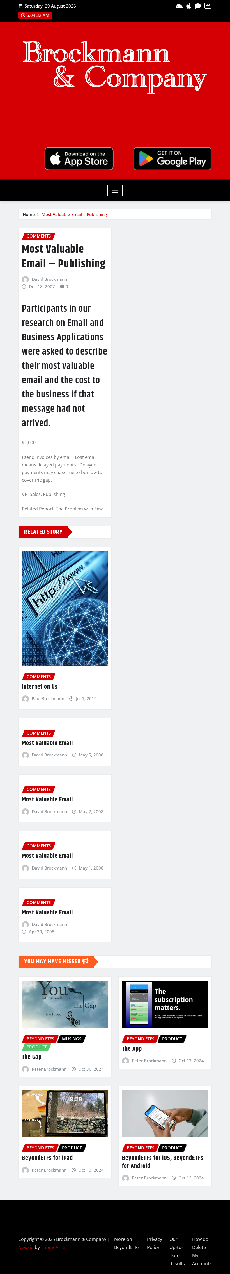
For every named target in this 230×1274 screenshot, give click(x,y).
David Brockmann (49, 279)
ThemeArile (53, 1247)
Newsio (26, 1247)
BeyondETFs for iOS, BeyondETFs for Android (162, 1162)
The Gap (32, 1057)
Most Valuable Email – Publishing (74, 214)
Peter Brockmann (49, 1069)
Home (29, 214)
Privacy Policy (154, 1243)
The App (132, 1049)
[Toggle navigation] (115, 190)
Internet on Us (40, 687)
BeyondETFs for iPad (47, 1158)
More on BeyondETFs (127, 1243)
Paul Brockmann (48, 698)
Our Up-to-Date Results (177, 1251)
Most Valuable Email (47, 743)
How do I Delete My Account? (201, 1251)
